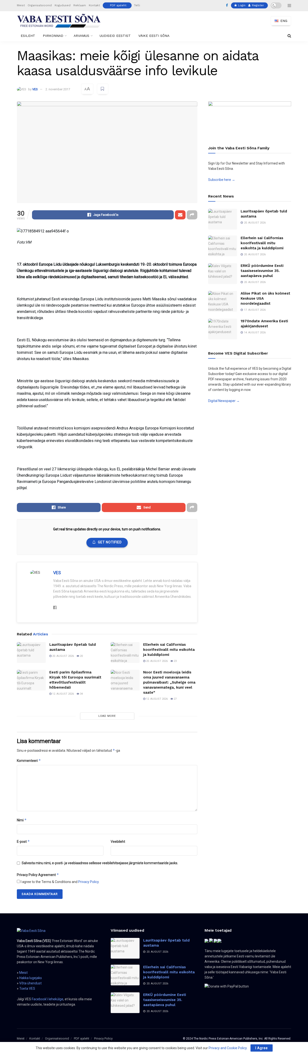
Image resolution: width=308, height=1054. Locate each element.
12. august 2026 (62, 693)
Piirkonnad (53, 36)
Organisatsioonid (40, 5)
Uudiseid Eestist (115, 36)
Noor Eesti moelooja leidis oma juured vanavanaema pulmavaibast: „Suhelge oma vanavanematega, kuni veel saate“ (169, 682)
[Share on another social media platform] (192, 214)
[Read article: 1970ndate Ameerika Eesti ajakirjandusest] (222, 329)
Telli (137, 5)
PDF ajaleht (118, 5)
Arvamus (81, 36)
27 (175, 698)
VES (35, 89)
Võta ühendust (30, 983)
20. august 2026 (62, 656)
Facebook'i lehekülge (47, 999)
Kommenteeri (29, 760)
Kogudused (63, 5)
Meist (21, 5)
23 (175, 661)
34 (81, 693)
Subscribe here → (221, 180)
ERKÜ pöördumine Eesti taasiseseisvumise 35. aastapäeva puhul (262, 271)
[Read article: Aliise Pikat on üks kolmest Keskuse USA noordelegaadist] (222, 301)
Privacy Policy (88, 882)
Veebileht (118, 841)
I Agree (261, 1048)
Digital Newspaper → (224, 401)
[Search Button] (289, 35)
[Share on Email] (180, 214)
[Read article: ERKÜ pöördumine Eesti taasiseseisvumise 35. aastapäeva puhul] (222, 273)
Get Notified (110, 542)
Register (257, 5)
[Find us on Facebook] (227, 5)
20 (81, 656)
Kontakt (94, 5)
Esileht (28, 36)
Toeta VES (27, 988)
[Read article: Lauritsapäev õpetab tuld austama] (31, 652)
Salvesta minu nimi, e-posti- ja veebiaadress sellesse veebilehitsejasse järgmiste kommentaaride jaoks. (100, 863)
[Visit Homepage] (59, 20)
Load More (107, 716)
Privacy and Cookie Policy (228, 1048)
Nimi (22, 820)
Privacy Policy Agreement (38, 874)
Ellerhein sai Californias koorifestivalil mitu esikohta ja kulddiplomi (169, 649)
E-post (23, 841)
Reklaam (79, 5)
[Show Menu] (289, 5)
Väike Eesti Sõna (153, 36)
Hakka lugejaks (30, 978)
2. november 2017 (57, 89)
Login (241, 5)
